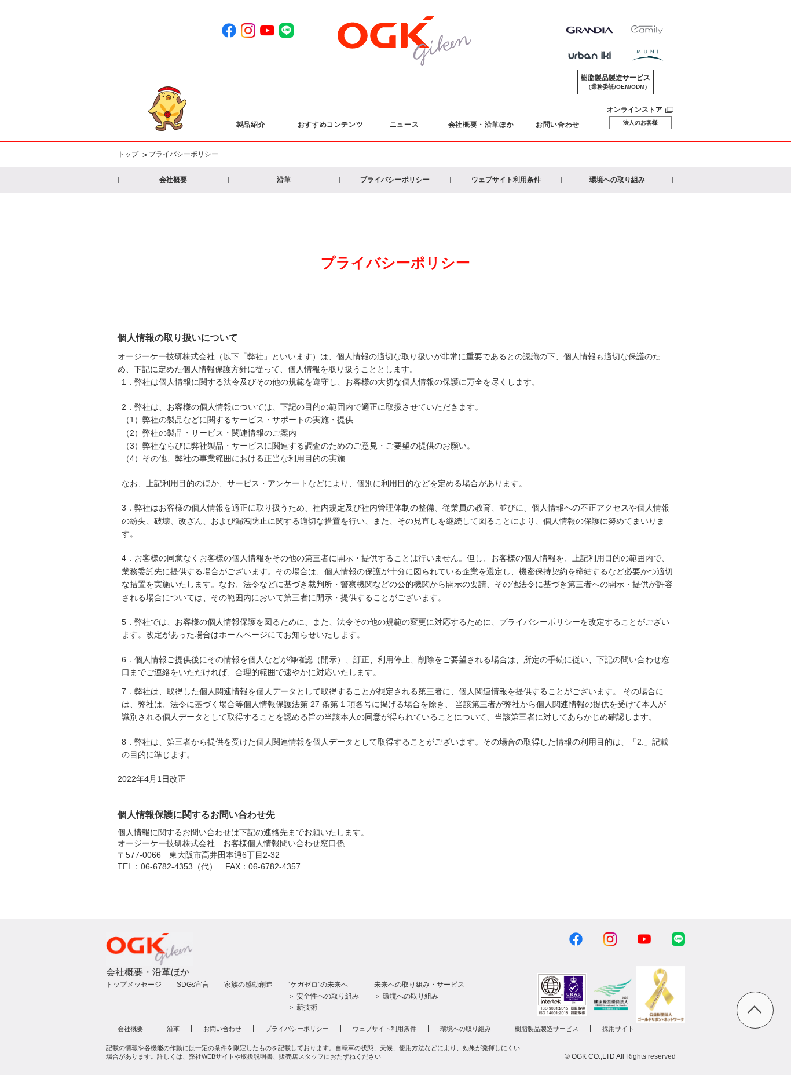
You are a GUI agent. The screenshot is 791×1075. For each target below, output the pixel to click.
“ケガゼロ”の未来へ (318, 985)
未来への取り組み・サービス (419, 985)
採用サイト (618, 1028)
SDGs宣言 (193, 985)
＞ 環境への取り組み (406, 996)
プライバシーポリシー (395, 180)
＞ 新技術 (302, 1007)
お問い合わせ (222, 1028)
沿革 (284, 180)
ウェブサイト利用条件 (506, 180)
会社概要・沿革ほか (147, 972)
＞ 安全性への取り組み (323, 996)
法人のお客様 (640, 122)
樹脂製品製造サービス (615, 82)
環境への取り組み (617, 180)
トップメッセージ (134, 985)
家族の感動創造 (248, 985)
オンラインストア (634, 109)
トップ (128, 155)
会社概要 (173, 180)
